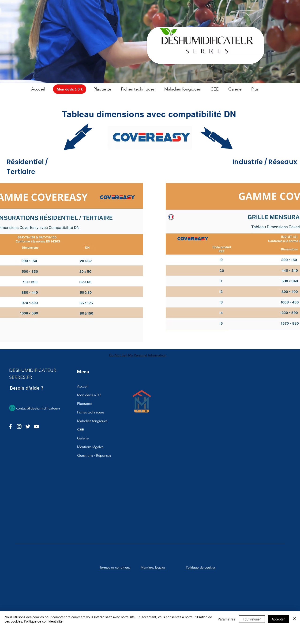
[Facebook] (10, 426)
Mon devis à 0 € (89, 395)
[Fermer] (294, 619)
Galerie (83, 438)
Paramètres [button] (226, 619)
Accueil (82, 386)
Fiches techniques (90, 412)
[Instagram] (19, 426)
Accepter (278, 619)
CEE (80, 429)
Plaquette (84, 403)
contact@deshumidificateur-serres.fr (43, 408)
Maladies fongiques (92, 421)
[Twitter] (28, 426)
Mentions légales (90, 447)
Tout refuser (252, 619)
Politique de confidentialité (43, 621)
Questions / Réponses (94, 455)
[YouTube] (36, 426)
